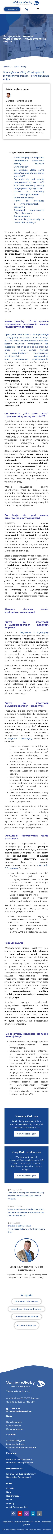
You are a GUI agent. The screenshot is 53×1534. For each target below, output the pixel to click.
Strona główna (11, 72)
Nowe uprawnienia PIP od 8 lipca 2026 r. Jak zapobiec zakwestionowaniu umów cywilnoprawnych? (26, 1212)
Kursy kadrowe (13, 1425)
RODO (37, 1522)
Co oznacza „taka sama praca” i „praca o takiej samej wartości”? (29, 173)
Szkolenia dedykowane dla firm (21, 1447)
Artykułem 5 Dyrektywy (34, 632)
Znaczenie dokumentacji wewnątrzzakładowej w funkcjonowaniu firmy (26, 1229)
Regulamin (8, 1522)
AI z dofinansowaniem (17, 1507)
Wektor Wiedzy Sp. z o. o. (18, 1391)
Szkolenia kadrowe (15, 1444)
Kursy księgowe (14, 1422)
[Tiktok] (39, 1513)
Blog (23, 72)
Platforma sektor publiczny (19, 1462)
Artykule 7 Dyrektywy (20, 738)
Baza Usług (12, 1477)
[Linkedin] (33, 1513)
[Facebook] (13, 1513)
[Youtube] (20, 1513)
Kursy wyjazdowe (14, 1429)
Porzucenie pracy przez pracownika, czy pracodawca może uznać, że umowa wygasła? (26, 1195)
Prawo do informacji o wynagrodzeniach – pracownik (29, 204)
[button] (38, 9)
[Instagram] (26, 1513)
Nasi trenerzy (12, 1496)
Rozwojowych (24, 1477)
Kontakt (10, 1488)
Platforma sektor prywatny (19, 1459)
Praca (9, 1499)
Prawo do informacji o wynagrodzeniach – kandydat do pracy (29, 194)
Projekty (10, 1503)
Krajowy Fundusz (15, 1474)
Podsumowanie (22, 216)
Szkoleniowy (30, 1474)
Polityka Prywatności (23, 1522)
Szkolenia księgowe (15, 1440)
